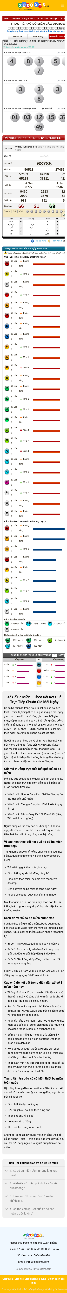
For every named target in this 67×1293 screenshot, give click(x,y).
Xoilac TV (21, 1289)
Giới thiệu (7, 1278)
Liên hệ (19, 1278)
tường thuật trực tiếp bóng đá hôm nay (47, 1289)
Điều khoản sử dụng (35, 1278)
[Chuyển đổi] (6, 1170)
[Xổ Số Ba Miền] (33, 5)
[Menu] (63, 6)
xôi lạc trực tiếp (8, 1289)
